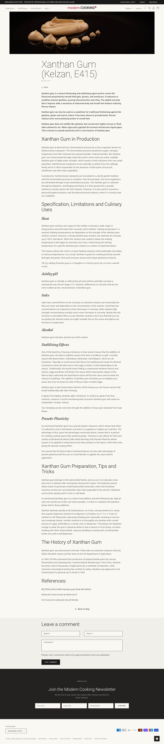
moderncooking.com (17, 739)
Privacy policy (53, 738)
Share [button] (46, 87)
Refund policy (42, 738)
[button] (10, 8)
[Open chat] (157, 738)
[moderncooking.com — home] (82, 8)
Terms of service (65, 738)
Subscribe (122, 706)
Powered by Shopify (30, 739)
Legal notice (88, 738)
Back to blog (83, 609)
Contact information (100, 738)
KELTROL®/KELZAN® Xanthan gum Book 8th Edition (66, 589)
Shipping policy (77, 738)
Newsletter (153, 2)
